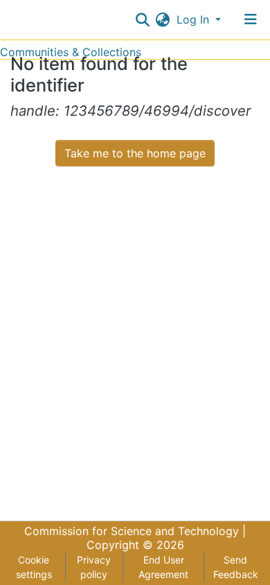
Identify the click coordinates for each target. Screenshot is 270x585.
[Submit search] (143, 19)
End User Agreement (163, 567)
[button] (163, 19)
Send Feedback (235, 567)
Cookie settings (34, 567)
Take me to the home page (135, 153)
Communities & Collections (70, 52)
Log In (195, 19)
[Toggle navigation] (250, 19)
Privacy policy (94, 567)
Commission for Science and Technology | (135, 531)
